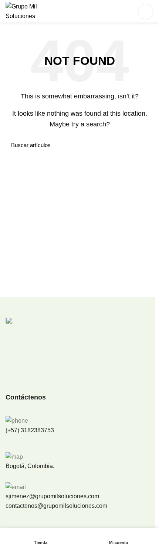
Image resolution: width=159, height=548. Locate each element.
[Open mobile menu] (145, 11)
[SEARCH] (143, 145)
